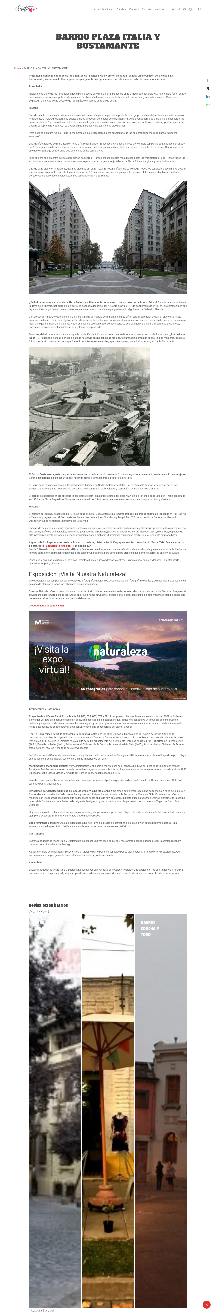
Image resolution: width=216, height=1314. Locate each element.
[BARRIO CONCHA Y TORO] (161, 1111)
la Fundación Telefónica (56, 545)
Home (17, 68)
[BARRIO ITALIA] (108, 1111)
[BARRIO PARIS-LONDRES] (55, 1111)
